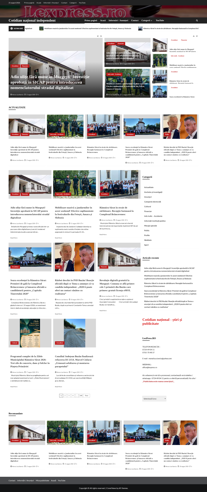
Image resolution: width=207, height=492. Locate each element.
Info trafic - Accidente (114, 74)
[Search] (197, 20)
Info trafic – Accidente (153, 216)
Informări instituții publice (155, 221)
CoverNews (111, 488)
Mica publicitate (42, 480)
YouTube (82, 3)
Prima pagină (29, 3)
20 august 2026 (107, 158)
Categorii (73, 3)
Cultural (14, 343)
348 (81, 396)
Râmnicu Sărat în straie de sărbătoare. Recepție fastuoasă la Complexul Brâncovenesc (129, 28)
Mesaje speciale (150, 226)
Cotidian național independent (32, 20)
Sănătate (148, 240)
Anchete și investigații (153, 192)
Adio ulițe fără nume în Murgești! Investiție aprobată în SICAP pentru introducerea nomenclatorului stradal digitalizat (49, 82)
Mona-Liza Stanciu (17, 95)
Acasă (39, 3)
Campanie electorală (152, 202)
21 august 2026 (30, 94)
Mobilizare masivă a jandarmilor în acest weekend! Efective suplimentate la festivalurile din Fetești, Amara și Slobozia (127, 86)
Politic (173, 87)
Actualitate (15, 66)
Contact (64, 3)
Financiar (25, 66)
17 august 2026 (30, 372)
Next (86, 396)
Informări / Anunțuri (51, 3)
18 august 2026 (119, 296)
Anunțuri (148, 197)
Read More (13, 238)
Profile (147, 235)
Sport (146, 245)
